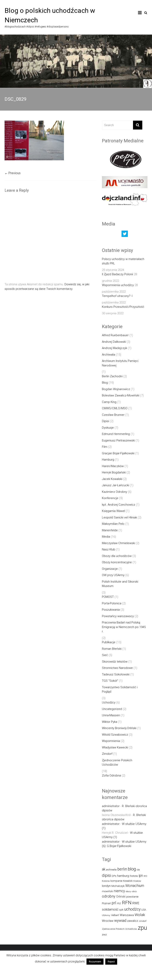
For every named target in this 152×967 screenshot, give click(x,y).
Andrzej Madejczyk (114, 348)
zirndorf (142, 921)
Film (104, 447)
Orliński (120, 896)
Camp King (109, 402)
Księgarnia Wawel (113, 511)
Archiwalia (108, 354)
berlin (122, 869)
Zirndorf (107, 754)
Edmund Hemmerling (116, 434)
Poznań (106, 903)
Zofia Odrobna (111, 775)
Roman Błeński (112, 649)
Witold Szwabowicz (115, 734)
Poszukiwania (111, 609)
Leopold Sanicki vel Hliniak (119, 517)
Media (106, 536)
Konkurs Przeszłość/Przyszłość (123, 307)
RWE (135, 903)
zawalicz (132, 920)
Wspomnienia (111, 741)
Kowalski (128, 880)
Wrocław (107, 921)
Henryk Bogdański (114, 472)
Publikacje (108, 642)
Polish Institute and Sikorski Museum (120, 584)
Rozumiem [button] (95, 961)
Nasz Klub (108, 549)
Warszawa (127, 915)
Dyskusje (108, 427)
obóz (134, 891)
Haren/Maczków (113, 466)
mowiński (107, 891)
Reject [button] (111, 961)
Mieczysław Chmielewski (118, 543)
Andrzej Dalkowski (114, 342)
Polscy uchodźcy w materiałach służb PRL (123, 261)
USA (143, 909)
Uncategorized (112, 709)
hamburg (123, 876)
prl (114, 903)
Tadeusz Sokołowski (115, 674)
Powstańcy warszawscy (118, 616)
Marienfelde (110, 530)
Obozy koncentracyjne (117, 562)
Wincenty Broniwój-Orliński (119, 728)
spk (121, 909)
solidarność (110, 909)
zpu (142, 927)
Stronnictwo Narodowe (117, 668)
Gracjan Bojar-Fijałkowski (118, 453)
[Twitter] (124, 234)
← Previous (13, 173)
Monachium (134, 885)
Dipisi (105, 421)
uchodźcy (132, 909)
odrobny (108, 896)
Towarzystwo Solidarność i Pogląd (120, 689)
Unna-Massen (111, 715)
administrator (111, 806)
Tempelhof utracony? (116, 296)
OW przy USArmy (113, 575)
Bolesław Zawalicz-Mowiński (120, 395)
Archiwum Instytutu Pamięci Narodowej (120, 363)
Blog (105, 382)
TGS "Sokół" (110, 681)
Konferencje (110, 498)
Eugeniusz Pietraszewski (118, 440)
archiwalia (111, 869)
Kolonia (106, 881)
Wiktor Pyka (109, 722)
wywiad (120, 920)
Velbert (115, 915)
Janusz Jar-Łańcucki (115, 485)
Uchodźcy (108, 702)
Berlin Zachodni (112, 376)
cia (138, 869)
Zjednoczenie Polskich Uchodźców (117, 763)
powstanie (132, 896)
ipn (141, 876)
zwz (104, 934)
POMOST (108, 597)
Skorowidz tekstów (114, 661)
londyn (106, 886)
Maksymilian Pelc (113, 524)
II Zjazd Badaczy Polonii (117, 274)
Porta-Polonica (111, 603)
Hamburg (108, 459)
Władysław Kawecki (115, 747)
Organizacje (110, 569)
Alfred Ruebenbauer (115, 335)
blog (132, 869)
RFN (126, 902)
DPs (114, 875)
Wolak (140, 915)
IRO (145, 876)
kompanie (116, 880)
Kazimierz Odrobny (114, 492)
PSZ (119, 903)
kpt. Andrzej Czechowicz (118, 504)
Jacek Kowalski (112, 479)
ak (103, 869)
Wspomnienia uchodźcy (118, 285)
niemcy (119, 891)
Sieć (105, 655)
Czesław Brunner (113, 415)
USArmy (106, 915)
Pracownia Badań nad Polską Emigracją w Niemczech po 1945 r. (124, 627)
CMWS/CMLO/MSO (114, 408)
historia (134, 875)
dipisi (106, 875)
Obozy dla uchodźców (117, 556)
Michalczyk (118, 885)
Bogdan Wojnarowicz (116, 389)
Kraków (137, 881)
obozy (128, 891)
